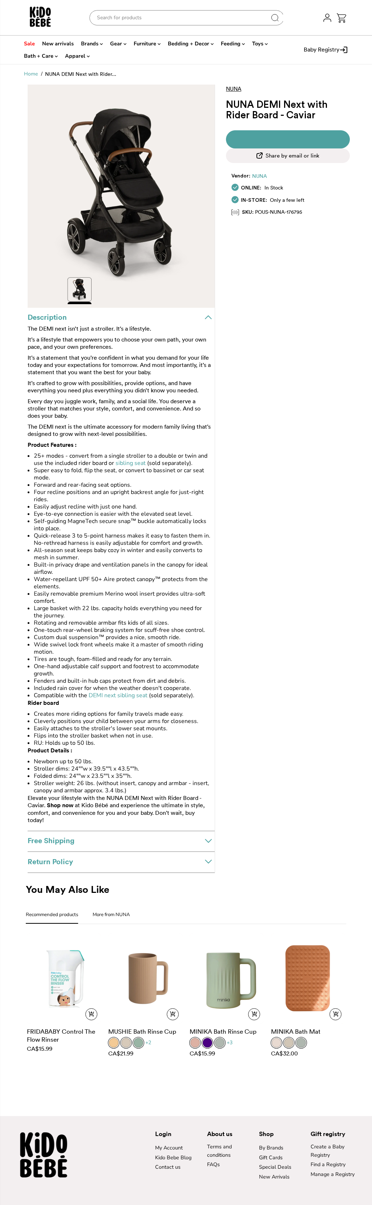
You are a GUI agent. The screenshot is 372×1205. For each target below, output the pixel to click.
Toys (258, 43)
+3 (229, 1042)
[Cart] (341, 18)
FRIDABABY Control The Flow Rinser (61, 1035)
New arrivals (58, 43)
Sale (29, 43)
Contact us (168, 1167)
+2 (148, 1042)
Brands (90, 43)
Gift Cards (271, 1157)
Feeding (231, 43)
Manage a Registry (333, 1174)
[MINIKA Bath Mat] (308, 978)
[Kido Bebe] (46, 17)
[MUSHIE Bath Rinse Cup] (145, 978)
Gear (117, 43)
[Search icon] (275, 18)
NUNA (259, 176)
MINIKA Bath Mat (295, 1031)
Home (31, 73)
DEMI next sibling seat (118, 695)
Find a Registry (328, 1164)
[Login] (327, 17)
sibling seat (131, 463)
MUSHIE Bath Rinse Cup (142, 1031)
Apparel (76, 56)
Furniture (146, 43)
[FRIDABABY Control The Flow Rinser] (64, 978)
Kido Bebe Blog (173, 1157)
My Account (169, 1147)
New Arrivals (274, 1176)
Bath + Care (39, 56)
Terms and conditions (219, 1151)
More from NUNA (111, 914)
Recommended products (52, 914)
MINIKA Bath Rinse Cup (223, 1031)
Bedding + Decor (189, 43)
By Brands (271, 1147)
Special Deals (275, 1167)
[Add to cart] (91, 1014)
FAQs (213, 1164)
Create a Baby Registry (327, 1151)
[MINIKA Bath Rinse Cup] (227, 978)
